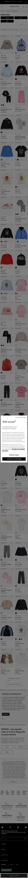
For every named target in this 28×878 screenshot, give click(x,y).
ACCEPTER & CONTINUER (14, 459)
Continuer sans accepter (20, 417)
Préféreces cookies (14, 454)
